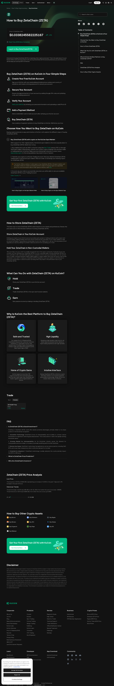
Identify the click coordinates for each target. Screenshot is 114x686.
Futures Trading (31, 621)
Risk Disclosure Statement (14, 639)
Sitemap (49, 633)
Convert (29, 614)
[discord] (80, 655)
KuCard (29, 616)
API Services (70, 616)
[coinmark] (80, 659)
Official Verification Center (54, 626)
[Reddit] (68, 659)
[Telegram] (72, 655)
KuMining (29, 626)
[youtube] (76, 655)
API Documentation (32, 655)
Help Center (50, 616)
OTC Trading (30, 633)
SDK (28, 657)
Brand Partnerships (12, 623)
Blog (8, 619)
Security (9, 633)
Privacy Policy (10, 637)
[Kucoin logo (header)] (5, 3)
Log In (90, 2)
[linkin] (72, 659)
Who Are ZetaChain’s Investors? (19, 461)
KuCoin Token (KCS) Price (94, 621)
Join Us (8, 616)
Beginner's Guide (51, 614)
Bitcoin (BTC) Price (92, 614)
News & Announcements (13, 621)
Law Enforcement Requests (14, 644)
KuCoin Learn (30, 628)
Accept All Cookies (17, 670)
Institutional (70, 614)
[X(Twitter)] (68, 655)
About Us (9, 614)
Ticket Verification (52, 623)
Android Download (52, 655)
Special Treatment (52, 628)
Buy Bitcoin (10, 655)
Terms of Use (10, 635)
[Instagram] (76, 659)
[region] (17, 671)
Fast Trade (47, 147)
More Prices (90, 623)
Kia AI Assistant (31, 635)
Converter (29, 630)
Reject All (17, 674)
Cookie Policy (16, 666)
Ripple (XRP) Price (92, 619)
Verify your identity (18, 104)
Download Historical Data (34, 659)
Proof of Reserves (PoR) (13, 630)
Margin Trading (31, 623)
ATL (8, 497)
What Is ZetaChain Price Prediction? (21, 456)
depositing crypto (16, 153)
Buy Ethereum (10, 657)
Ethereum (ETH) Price (93, 616)
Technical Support (52, 621)
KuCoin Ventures (11, 628)
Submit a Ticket (51, 619)
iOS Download (51, 657)
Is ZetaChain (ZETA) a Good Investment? (22, 426)
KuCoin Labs (10, 626)
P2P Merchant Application (74, 619)
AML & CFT (10, 642)
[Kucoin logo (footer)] (13, 603)
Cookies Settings (17, 679)
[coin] (68, 663)
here (50, 167)
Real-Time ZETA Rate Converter (19, 42)
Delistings (49, 630)
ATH (29, 497)
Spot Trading (30, 619)
